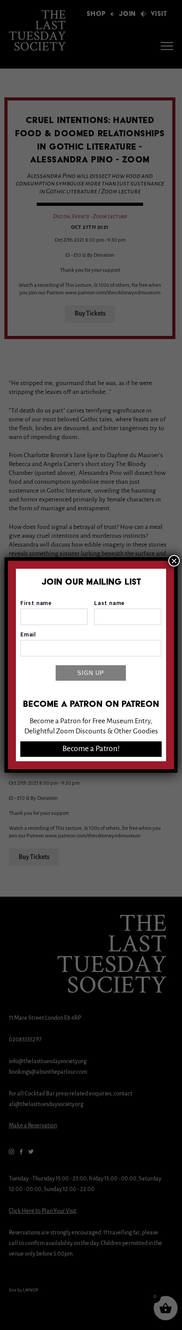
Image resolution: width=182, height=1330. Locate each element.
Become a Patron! (91, 748)
